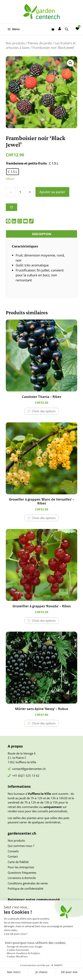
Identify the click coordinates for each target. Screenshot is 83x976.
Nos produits (15, 43)
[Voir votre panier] (53, 29)
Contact (13, 856)
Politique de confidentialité (25, 888)
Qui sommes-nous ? (21, 846)
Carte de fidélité (18, 862)
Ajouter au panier (52, 192)
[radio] (13, 172)
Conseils (13, 851)
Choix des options (44, 411)
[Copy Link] (31, 221)
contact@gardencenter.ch (29, 769)
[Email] (25, 221)
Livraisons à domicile (22, 878)
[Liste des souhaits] (77, 28)
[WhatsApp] (19, 221)
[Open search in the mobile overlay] (67, 29)
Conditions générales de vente (28, 883)
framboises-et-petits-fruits (26, 163)
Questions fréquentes (22, 872)
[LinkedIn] (14, 221)
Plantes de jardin (40, 43)
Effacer (10, 179)
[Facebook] (8, 221)
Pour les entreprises (21, 867)
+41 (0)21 (19, 775)
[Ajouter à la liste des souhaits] (11, 207)
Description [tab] (41, 234)
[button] (70, 63)
